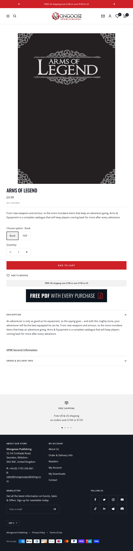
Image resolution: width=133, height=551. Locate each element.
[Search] (14, 16)
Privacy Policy (38, 532)
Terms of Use (56, 532)
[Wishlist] (117, 16)
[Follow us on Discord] (122, 508)
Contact (53, 479)
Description (13, 314)
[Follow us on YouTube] (122, 499)
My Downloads (57, 473)
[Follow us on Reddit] (113, 508)
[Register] (54, 509)
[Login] (110, 16)
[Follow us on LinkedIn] (104, 508)
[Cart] (125, 16)
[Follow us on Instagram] (113, 499)
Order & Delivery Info (19, 360)
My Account (55, 467)
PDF (25, 235)
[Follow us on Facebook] (95, 499)
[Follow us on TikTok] (95, 508)
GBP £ (11, 522)
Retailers (53, 461)
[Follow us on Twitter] (104, 499)
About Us (54, 449)
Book (12, 235)
